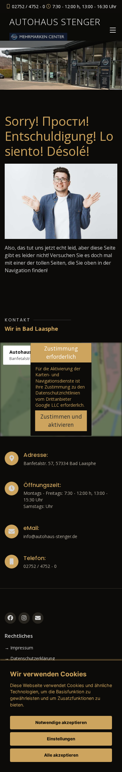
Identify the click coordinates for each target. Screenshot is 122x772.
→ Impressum (19, 648)
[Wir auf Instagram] (24, 618)
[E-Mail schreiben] (37, 618)
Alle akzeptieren (61, 755)
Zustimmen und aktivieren (61, 420)
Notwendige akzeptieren (61, 722)
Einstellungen (61, 738)
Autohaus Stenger (54, 22)
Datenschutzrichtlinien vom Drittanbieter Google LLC (57, 399)
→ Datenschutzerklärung (30, 658)
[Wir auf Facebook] (10, 618)
